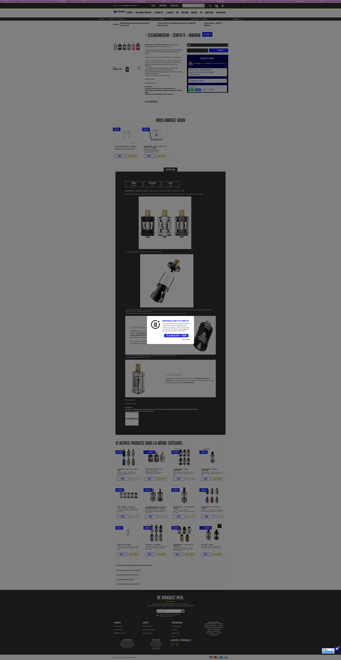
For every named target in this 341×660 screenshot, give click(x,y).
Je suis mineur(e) (186, 339)
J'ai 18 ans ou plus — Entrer (176, 335)
